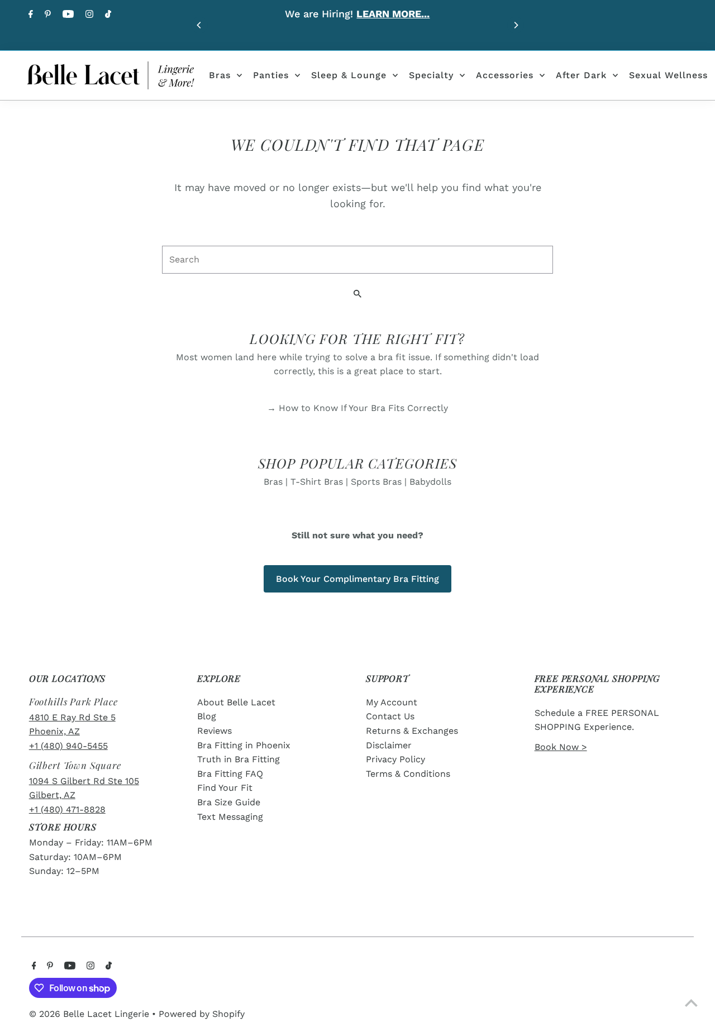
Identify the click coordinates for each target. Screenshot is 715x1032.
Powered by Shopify (202, 1014)
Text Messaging (230, 816)
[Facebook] (29, 15)
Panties (271, 75)
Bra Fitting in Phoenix (243, 745)
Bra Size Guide (228, 802)
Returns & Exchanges (412, 730)
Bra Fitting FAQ (230, 773)
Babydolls (430, 481)
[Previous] (199, 25)
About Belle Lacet (236, 702)
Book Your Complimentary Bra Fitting (357, 579)
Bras (220, 75)
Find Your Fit (224, 787)
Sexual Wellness (668, 75)
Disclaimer (389, 745)
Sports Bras (376, 481)
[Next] (515, 25)
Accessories (504, 75)
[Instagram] (88, 15)
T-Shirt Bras (316, 481)
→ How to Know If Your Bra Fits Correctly (357, 408)
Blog (206, 716)
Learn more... (393, 14)
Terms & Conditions (408, 773)
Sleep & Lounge (349, 75)
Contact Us (390, 716)
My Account (391, 702)
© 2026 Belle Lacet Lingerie (90, 1014)
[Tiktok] (106, 15)
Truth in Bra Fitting (238, 759)
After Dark (581, 75)
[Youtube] (67, 15)
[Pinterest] (46, 15)
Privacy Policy (395, 759)
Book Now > (561, 747)
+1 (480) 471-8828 (67, 809)
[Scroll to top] (691, 1002)
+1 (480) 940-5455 (68, 745)
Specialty (431, 75)
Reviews (214, 730)
